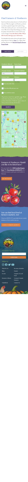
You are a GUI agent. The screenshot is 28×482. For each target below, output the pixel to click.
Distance (16, 77)
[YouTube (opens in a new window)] (12, 265)
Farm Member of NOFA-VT (14, 170)
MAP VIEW (8, 51)
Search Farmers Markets (10, 225)
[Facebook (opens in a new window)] (6, 265)
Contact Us (17, 282)
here (15, 40)
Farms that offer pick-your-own (11, 88)
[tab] (7, 51)
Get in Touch (6, 179)
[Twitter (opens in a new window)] (9, 265)
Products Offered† (7, 64)
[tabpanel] (14, 108)
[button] (15, 141)
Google (24, 147)
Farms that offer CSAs (9, 84)
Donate (16, 271)
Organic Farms (6, 71)
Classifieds (5, 282)
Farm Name (17, 64)
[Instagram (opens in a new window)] (3, 265)
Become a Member (19, 268)
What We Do (5, 268)
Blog (3, 271)
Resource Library (6, 278)
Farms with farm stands (9, 93)
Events (4, 273)
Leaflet (15, 147)
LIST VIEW (20, 51)
